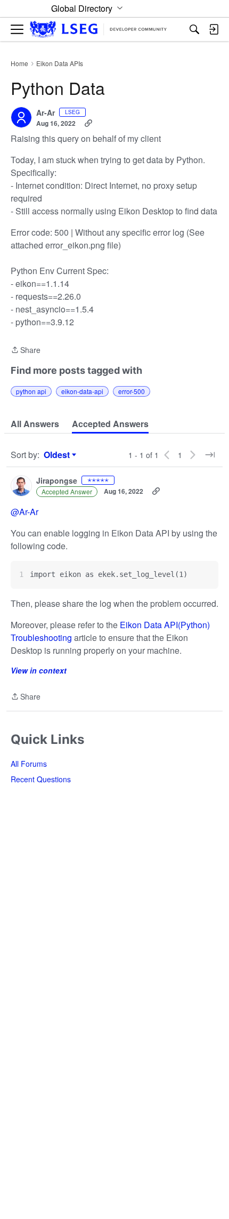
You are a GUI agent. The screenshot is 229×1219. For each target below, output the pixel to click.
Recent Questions (41, 779)
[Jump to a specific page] (209, 454)
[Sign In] (213, 29)
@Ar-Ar (24, 512)
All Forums (29, 763)
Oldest (58, 454)
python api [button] (31, 391)
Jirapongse (56, 481)
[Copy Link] (88, 123)
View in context (39, 670)
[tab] (35, 424)
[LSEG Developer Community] (98, 29)
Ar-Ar (45, 113)
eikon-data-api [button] (82, 391)
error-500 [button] (131, 391)
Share (25, 350)
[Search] (194, 29)
